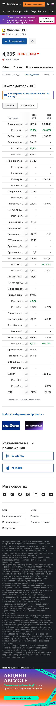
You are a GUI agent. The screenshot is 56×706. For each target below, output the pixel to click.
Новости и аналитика (39, 67)
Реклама (34, 516)
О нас (33, 510)
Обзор (6, 67)
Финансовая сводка (11, 75)
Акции (6, 11)
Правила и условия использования (18, 668)
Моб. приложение (11, 516)
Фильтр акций (20, 11)
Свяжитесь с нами (40, 522)
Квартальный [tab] (27, 105)
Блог (4, 510)
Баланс (46, 75)
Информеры (8, 528)
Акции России (38, 11)
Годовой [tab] (10, 105)
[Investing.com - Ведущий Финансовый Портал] (14, 4)
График (18, 67)
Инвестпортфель (11, 522)
